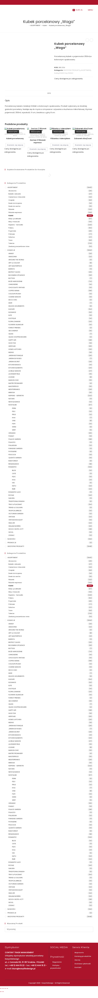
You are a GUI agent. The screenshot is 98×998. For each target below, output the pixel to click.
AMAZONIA (12, 256)
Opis (49, 93)
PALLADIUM (12, 445)
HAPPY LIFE (12, 340)
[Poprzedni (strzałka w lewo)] (1, 991)
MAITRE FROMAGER (15, 383)
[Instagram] (48, 2)
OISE (14, 420)
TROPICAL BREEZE (15, 510)
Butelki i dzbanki (87, 134)
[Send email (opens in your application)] (51, 2)
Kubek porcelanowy (15, 138)
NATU (14, 486)
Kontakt (78, 967)
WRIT (14, 430)
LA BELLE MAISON (14, 371)
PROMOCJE (12, 542)
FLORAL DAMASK (14, 321)
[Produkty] (91, 40)
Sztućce (11, 237)
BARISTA (11, 269)
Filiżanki (65, 134)
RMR (13, 489)
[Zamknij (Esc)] (1, 988)
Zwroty (77, 960)
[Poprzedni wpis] (87, 40)
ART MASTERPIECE (15, 266)
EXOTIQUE (12, 318)
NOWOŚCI (11, 539)
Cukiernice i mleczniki (16, 197)
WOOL (15, 136)
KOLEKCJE (63, 73)
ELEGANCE (12, 312)
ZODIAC (70, 73)
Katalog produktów (83, 956)
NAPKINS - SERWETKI (16, 395)
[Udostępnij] (3, 988)
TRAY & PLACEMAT (15, 504)
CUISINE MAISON (14, 297)
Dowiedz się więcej (15, 145)
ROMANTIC (12, 467)
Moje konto (79, 952)
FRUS (14, 414)
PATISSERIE (12, 451)
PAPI (13, 424)
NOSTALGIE (12, 405)
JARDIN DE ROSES (15, 358)
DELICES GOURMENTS (16, 306)
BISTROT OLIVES (14, 272)
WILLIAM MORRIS (14, 526)
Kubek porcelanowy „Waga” (60, 25)
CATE (14, 473)
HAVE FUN (12, 343)
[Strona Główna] (27, 25)
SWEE (14, 427)
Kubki (56, 73)
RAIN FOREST (13, 461)
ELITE (10, 315)
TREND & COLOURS (15, 507)
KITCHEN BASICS (14, 365)
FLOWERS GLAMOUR (15, 324)
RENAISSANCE (13, 464)
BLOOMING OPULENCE (16, 275)
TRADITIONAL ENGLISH (16, 501)
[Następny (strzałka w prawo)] (3, 991)
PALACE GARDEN (14, 439)
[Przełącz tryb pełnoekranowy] (5, 988)
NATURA (11, 399)
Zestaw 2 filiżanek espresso (38, 141)
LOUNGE (11, 377)
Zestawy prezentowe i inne (18, 246)
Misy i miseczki (14, 222)
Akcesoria (12, 191)
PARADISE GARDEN (15, 448)
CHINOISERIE (13, 284)
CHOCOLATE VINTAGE (16, 287)
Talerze (11, 243)
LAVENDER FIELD (14, 374)
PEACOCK (12, 454)
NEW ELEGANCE (14, 402)
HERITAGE (12, 346)
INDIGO (11, 352)
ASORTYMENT (86, 70)
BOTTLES (11, 278)
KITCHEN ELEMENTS (15, 368)
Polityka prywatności (55, 966)
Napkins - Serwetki (15, 225)
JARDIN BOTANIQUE (15, 355)
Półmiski (11, 234)
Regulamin (57, 962)
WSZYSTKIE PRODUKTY (71, 70)
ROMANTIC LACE (14, 492)
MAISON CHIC (13, 380)
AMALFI (11, 253)
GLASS (10, 334)
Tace (10, 240)
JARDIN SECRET (14, 361)
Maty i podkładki (14, 219)
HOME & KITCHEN (14, 349)
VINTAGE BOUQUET (15, 520)
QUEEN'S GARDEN (15, 458)
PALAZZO (11, 442)
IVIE (13, 483)
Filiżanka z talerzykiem (60, 138)
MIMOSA (11, 392)
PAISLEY (11, 436)
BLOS (14, 470)
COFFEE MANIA (13, 290)
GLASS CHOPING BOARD (17, 337)
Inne (13, 417)
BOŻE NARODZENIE (15, 281)
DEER (10, 303)
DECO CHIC (12, 300)
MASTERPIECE (13, 386)
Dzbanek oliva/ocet (83, 138)
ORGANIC (12, 433)
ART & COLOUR (14, 263)
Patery (11, 228)
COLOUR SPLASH (14, 294)
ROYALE (11, 495)
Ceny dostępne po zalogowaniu (68, 78)
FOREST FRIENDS (14, 328)
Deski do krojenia (15, 203)
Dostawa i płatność (83, 964)
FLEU (13, 411)
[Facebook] (46, 2)
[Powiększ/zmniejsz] (7, 988)
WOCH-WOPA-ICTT (15, 529)
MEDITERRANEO (14, 389)
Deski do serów (14, 206)
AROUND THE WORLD (16, 260)
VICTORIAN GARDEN (15, 513)
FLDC (14, 476)
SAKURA (11, 498)
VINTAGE (87, 136)
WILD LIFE (11, 523)
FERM (14, 408)
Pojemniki (12, 231)
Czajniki (11, 200)
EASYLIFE (11, 309)
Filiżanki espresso (15, 212)
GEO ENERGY (13, 331)
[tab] (49, 93)
